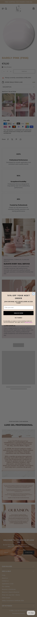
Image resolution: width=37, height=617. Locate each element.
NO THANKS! (18, 318)
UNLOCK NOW (18, 313)
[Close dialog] (33, 293)
